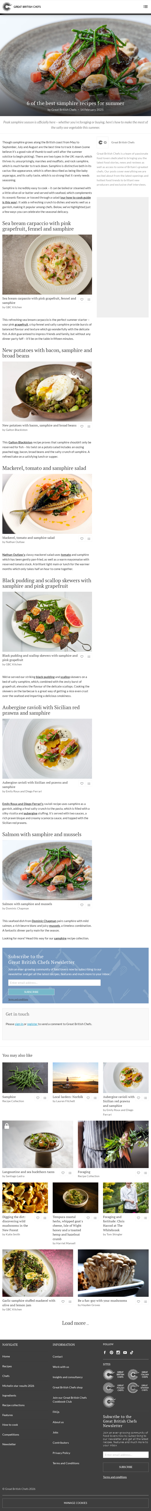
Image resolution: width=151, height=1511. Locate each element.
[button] (145, 6)
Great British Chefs (122, 142)
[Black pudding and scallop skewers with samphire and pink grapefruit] (47, 622)
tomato (66, 554)
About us (58, 1422)
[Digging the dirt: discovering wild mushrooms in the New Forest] (25, 1197)
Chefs (5, 1376)
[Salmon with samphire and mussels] (47, 870)
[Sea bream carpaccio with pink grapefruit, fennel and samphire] (47, 265)
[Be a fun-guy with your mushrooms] (113, 1273)
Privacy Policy (61, 1453)
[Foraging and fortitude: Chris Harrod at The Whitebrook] (126, 1197)
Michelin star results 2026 (18, 1385)
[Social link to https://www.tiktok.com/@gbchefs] (132, 1352)
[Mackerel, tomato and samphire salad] (47, 504)
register (32, 1024)
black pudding (45, 677)
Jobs (55, 1432)
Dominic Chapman (44, 921)
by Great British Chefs (62, 109)
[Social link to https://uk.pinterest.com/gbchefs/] (111, 1352)
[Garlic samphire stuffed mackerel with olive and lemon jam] (37, 1273)
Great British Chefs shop (68, 1387)
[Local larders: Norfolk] (75, 1077)
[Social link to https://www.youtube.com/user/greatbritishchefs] (125, 1352)
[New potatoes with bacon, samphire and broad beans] (47, 392)
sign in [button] (19, 1024)
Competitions (10, 1434)
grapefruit (21, 324)
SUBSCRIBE (31, 992)
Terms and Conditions (66, 1463)
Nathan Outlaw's (13, 554)
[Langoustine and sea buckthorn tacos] (37, 1144)
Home (6, 1356)
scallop (65, 677)
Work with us (61, 1366)
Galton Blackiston (20, 442)
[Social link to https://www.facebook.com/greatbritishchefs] (105, 1352)
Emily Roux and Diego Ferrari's (22, 804)
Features (7, 1415)
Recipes (7, 1366)
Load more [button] (74, 1323)
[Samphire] (25, 1077)
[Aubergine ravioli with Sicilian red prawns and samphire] (47, 749)
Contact (58, 1356)
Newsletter (9, 1444)
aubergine (30, 813)
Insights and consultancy (68, 1377)
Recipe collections (13, 1405)
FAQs (56, 1411)
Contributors (61, 1442)
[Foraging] (113, 1144)
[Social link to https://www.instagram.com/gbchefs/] (118, 1352)
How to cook (10, 1424)
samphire (60, 938)
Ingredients (9, 1395)
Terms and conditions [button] (18, 999)
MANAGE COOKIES (75, 1503)
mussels (54, 925)
